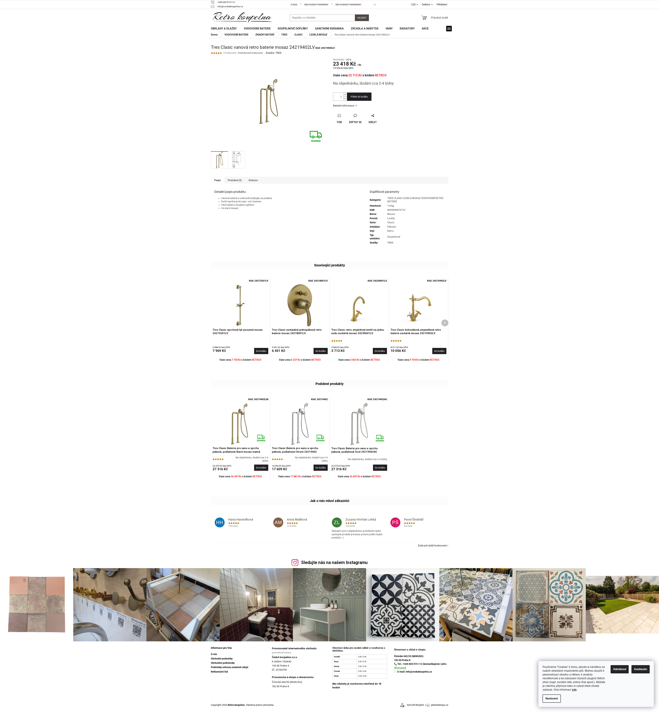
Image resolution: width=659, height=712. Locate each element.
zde (574, 689)
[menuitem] (223, 28)
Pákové (391, 226)
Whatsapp (399, 667)
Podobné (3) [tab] (235, 180)
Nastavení (551, 698)
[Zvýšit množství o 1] (345, 95)
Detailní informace (343, 105)
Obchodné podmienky (348, 4)
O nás (293, 4)
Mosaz (391, 214)
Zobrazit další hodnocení (432, 545)
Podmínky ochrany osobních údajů (229, 667)
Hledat (361, 17)
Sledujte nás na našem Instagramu (334, 562)
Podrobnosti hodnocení (250, 53)
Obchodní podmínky (316, 4)
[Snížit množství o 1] (345, 99)
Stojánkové (393, 236)
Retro (390, 231)
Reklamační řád (219, 671)
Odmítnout (619, 669)
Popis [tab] (217, 180)
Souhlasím (640, 669)
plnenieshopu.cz (439, 705)
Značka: (274, 53)
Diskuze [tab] (253, 180)
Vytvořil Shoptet (415, 705)
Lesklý (391, 218)
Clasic (390, 222)
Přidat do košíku (359, 96)
